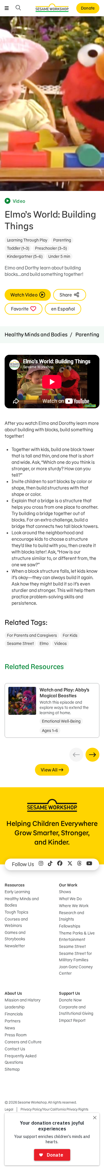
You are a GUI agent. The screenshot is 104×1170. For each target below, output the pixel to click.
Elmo (44, 643)
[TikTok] (50, 864)
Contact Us (15, 1049)
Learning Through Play (27, 240)
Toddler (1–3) (18, 248)
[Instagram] (41, 864)
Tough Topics (16, 912)
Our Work (68, 885)
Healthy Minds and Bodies (36, 334)
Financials (14, 1014)
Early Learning (17, 891)
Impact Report (72, 1020)
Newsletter (15, 946)
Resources (15, 885)
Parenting (62, 240)
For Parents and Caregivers (32, 635)
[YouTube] (89, 864)
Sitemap (12, 1069)
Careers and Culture (23, 1042)
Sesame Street (20, 643)
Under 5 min (59, 256)
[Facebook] (59, 864)
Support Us (69, 993)
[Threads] (79, 864)
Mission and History (22, 1000)
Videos (60, 643)
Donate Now (70, 1000)
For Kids (70, 635)
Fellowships (69, 926)
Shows (65, 891)
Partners (13, 1021)
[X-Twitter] (70, 864)
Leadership (15, 1007)
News (10, 1028)
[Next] (92, 755)
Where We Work (73, 905)
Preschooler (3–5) (51, 248)
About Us (13, 993)
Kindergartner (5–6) (24, 256)
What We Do (70, 898)
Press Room (16, 1035)
